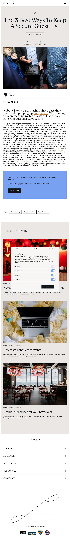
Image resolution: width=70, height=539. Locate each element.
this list (60, 150)
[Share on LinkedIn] (12, 102)
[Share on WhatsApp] (15, 102)
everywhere (41, 113)
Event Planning (35, 34)
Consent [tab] (19, 249)
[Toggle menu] (65, 3)
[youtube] (39, 440)
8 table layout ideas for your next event (27, 412)
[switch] (53, 270)
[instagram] (36, 440)
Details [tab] (35, 249)
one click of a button (21, 161)
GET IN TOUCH (14, 190)
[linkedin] (34, 440)
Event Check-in (42, 212)
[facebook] (31, 440)
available (45, 141)
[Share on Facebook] (9, 102)
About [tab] (50, 249)
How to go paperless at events (22, 350)
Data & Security (29, 212)
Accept (47, 286)
